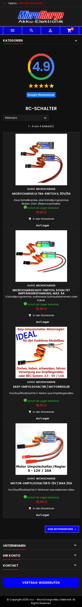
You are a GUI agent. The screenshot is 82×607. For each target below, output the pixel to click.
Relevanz (26, 118)
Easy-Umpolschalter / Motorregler (41, 387)
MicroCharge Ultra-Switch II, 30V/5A (41, 194)
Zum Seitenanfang (62, 529)
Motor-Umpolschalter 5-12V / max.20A (41, 483)
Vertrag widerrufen (41, 582)
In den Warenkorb (41, 219)
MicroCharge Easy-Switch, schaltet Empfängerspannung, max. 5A (41, 291)
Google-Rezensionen (41, 95)
